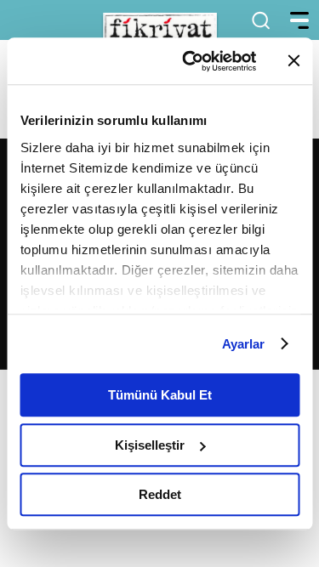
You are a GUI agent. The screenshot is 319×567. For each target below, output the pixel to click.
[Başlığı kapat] (293, 61)
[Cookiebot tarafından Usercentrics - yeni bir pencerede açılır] (190, 61)
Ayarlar (243, 344)
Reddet (160, 494)
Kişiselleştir (150, 445)
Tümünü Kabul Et (160, 395)
